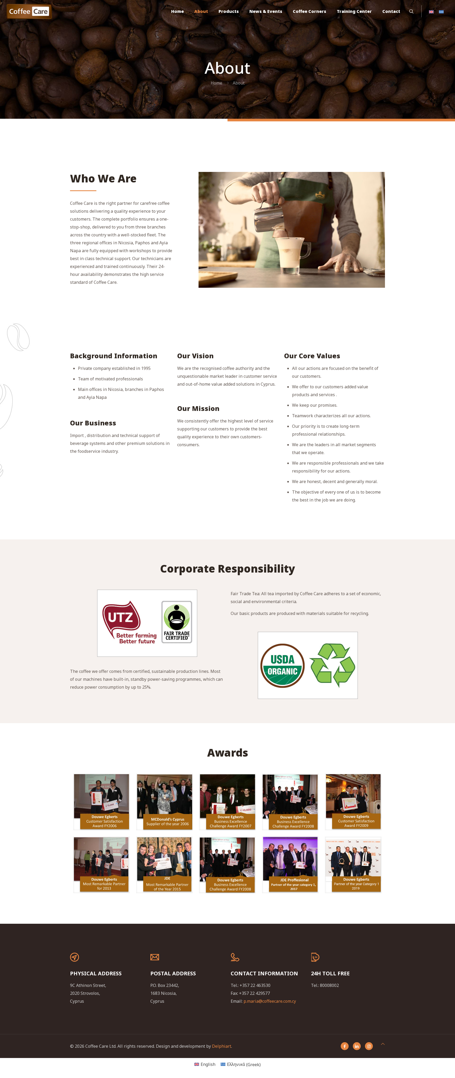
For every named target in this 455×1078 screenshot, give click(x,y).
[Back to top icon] (383, 1044)
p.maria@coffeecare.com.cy (270, 1001)
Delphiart (221, 1046)
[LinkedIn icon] (357, 1046)
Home (216, 83)
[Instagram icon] (369, 1046)
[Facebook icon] (345, 1046)
